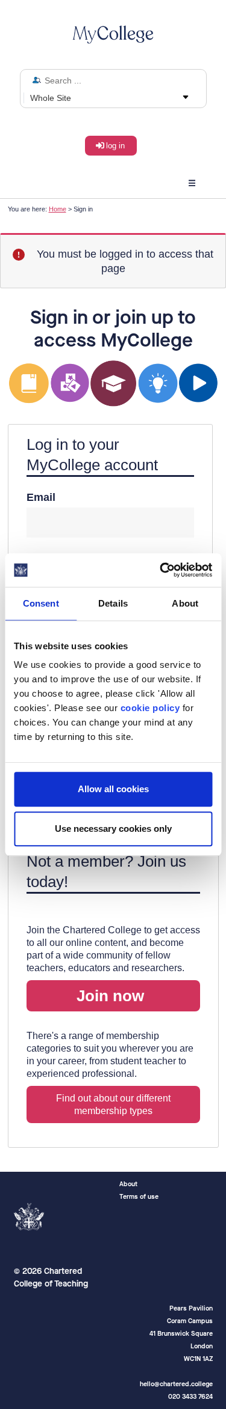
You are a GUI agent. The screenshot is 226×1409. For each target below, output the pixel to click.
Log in (115, 145)
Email (41, 497)
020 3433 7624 (190, 1396)
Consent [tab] (41, 603)
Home (57, 209)
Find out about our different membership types (113, 1104)
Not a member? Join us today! (106, 871)
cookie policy (150, 708)
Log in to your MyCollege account (92, 454)
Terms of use (139, 1196)
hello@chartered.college (176, 1384)
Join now (110, 996)
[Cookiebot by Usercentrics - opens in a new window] (161, 570)
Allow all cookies (113, 789)
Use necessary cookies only (113, 828)
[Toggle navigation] (192, 181)
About (128, 1184)
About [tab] (185, 603)
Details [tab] (113, 603)
